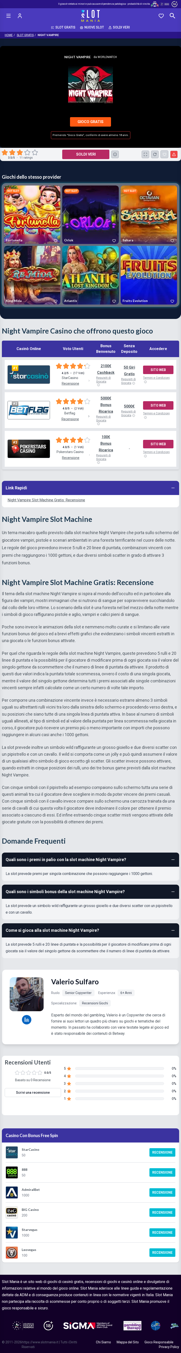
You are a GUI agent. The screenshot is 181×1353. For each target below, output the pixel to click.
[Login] (20, 16)
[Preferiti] (161, 16)
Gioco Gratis (90, 122)
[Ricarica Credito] (155, 154)
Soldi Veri (86, 154)
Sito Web (158, 370)
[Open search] (172, 16)
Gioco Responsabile (158, 1342)
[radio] (5, 152)
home (9, 35)
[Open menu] (8, 16)
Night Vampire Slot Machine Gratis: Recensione (46, 500)
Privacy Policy (169, 1347)
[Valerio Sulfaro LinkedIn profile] (26, 1019)
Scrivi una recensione (33, 1092)
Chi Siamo (103, 1342)
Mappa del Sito (128, 1342)
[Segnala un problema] (174, 154)
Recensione (162, 1152)
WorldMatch (107, 57)
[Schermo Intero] (145, 154)
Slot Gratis (25, 35)
